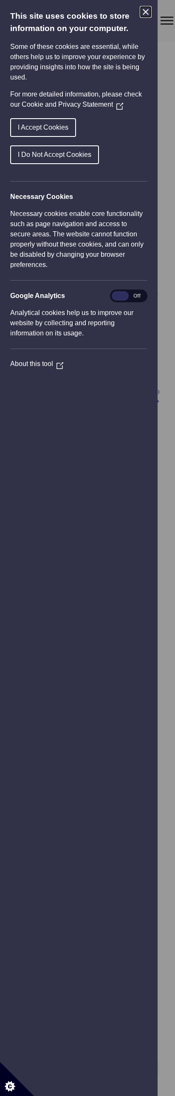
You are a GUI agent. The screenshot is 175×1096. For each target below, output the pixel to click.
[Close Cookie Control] (146, 12)
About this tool (36, 363)
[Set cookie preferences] (17, 1079)
